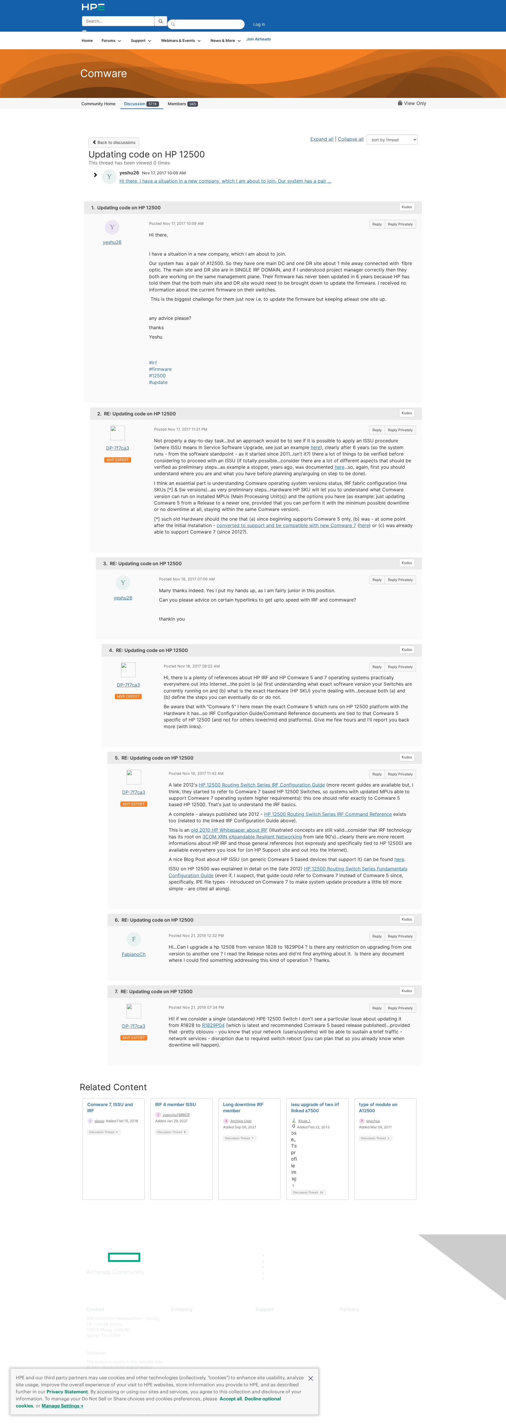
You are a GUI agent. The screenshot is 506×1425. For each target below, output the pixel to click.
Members (182, 103)
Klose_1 (304, 1121)
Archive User (241, 1121)
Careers (178, 1326)
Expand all (322, 139)
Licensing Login (270, 1353)
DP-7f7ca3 (117, 448)
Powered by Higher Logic (337, 1413)
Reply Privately (400, 224)
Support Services (271, 1318)
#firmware (160, 369)
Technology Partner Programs (368, 1344)
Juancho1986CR (176, 1115)
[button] (310, 1378)
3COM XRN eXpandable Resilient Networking (252, 837)
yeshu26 (112, 242)
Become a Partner (357, 1326)
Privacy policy (184, 1353)
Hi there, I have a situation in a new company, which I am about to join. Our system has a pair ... (225, 181)
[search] (160, 21)
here (315, 447)
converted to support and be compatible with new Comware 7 (286, 525)
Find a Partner (353, 1318)
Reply (377, 224)
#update (158, 382)
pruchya (373, 1121)
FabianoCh (134, 954)
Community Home (98, 103)
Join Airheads (258, 39)
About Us (180, 1318)
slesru (99, 1121)
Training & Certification (277, 1335)
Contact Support (271, 1326)
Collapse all (351, 139)
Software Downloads (275, 1344)
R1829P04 (213, 1025)
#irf (153, 363)
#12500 (157, 375)
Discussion (140, 103)
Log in (259, 24)
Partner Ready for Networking (368, 1335)
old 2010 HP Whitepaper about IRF (229, 830)
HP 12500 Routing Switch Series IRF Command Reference (328, 814)
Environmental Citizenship (195, 1344)
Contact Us (181, 1335)
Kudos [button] (407, 207)
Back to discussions (115, 142)
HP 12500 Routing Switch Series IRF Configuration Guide (262, 785)
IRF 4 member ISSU (175, 1104)
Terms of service (187, 1361)
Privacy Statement (67, 1392)
